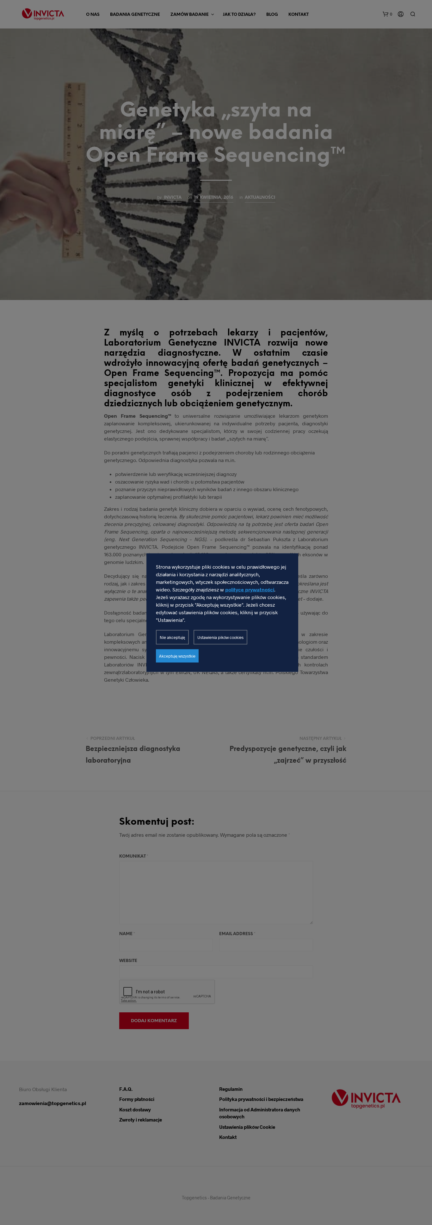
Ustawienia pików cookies (220, 637)
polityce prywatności (249, 589)
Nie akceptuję (172, 637)
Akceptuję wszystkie (177, 655)
